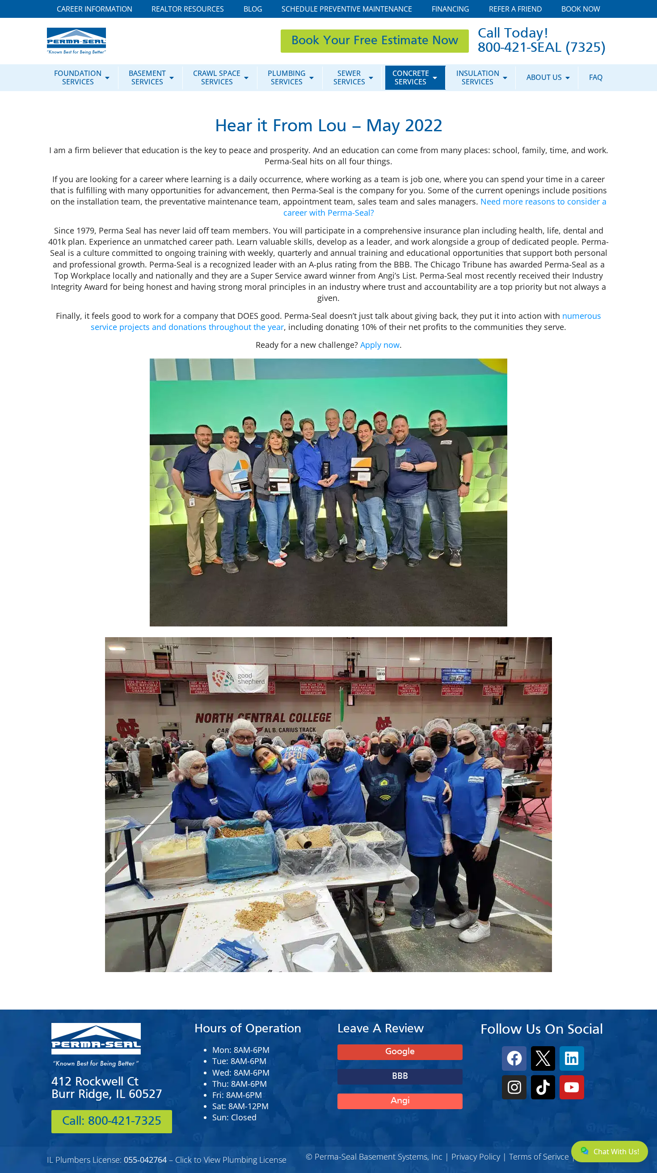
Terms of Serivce (539, 1156)
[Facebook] (514, 1058)
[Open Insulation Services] (505, 77)
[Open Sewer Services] (371, 77)
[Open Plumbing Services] (311, 77)
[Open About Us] (567, 77)
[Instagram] (514, 1087)
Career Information (94, 9)
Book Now (580, 9)
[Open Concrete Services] (434, 77)
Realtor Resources (188, 9)
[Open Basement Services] (171, 77)
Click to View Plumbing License (230, 1159)
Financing (450, 9)
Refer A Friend (515, 9)
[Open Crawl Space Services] (246, 77)
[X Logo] (543, 1058)
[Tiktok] (543, 1087)
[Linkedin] (572, 1058)
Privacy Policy (475, 1156)
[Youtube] (572, 1087)
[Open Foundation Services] (107, 77)
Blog (253, 9)
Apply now (380, 344)
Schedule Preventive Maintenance (347, 9)
